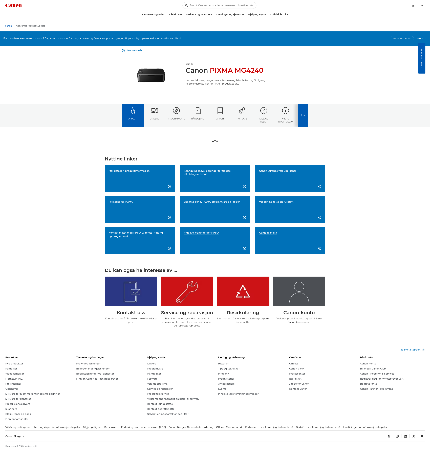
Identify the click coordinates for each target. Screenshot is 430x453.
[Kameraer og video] (166, 14)
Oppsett (133, 118)
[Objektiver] (183, 14)
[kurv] (422, 6)
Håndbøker (198, 118)
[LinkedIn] (405, 436)
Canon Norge (13, 436)
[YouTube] (422, 436)
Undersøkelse (421, 58)
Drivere (154, 118)
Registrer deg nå (402, 38)
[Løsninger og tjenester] (245, 14)
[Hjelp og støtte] (267, 14)
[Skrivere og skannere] (213, 14)
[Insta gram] (397, 436)
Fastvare (241, 118)
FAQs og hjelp (263, 120)
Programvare (176, 118)
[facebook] (389, 436)
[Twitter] (413, 436)
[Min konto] (413, 6)
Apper (220, 118)
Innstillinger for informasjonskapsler (365, 427)
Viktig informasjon (285, 120)
